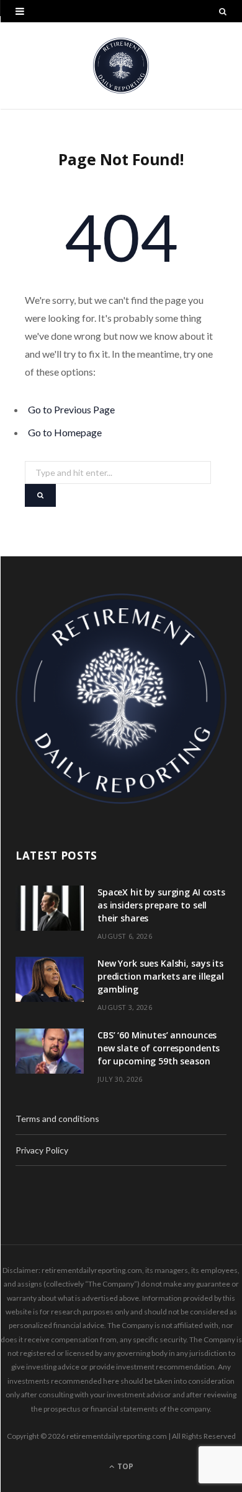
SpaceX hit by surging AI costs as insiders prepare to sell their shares (161, 905)
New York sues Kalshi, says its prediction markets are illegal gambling (160, 976)
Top (124, 1466)
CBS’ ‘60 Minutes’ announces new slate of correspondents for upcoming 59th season (158, 1048)
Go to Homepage (65, 432)
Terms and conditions (57, 1118)
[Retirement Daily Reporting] (121, 65)
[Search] (222, 11)
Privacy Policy (42, 1150)
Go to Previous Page (71, 409)
